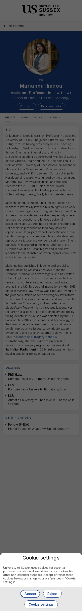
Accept (30, 594)
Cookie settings (41, 604)
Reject (52, 594)
